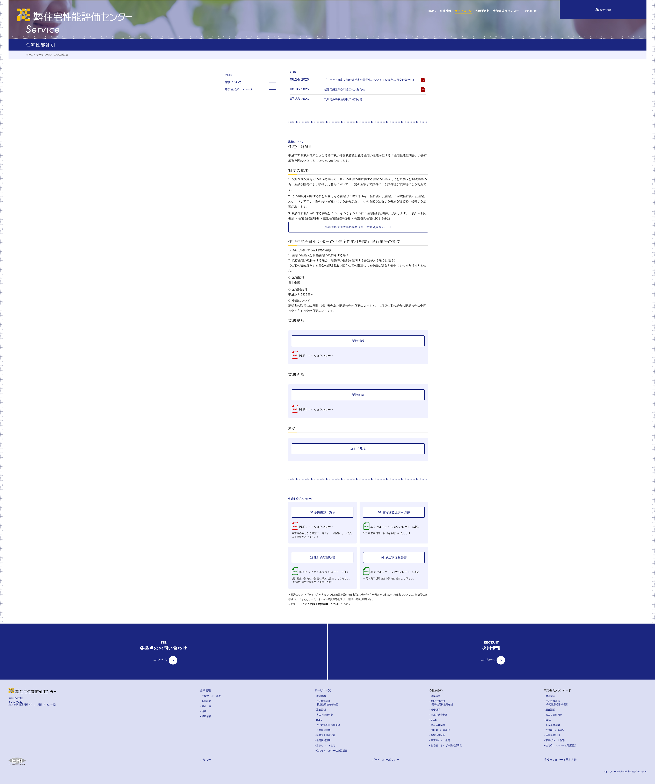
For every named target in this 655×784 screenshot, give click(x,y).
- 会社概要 (205, 701)
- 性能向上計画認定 (325, 735)
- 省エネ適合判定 (324, 714)
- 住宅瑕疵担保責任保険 (327, 724)
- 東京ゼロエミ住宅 (325, 745)
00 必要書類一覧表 (322, 512)
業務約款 (358, 395)
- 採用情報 (205, 716)
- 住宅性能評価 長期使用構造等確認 (326, 703)
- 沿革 (203, 711)
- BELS (318, 719)
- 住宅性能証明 (323, 740)
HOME (432, 11)
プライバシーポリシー (385, 759)
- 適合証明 (320, 709)
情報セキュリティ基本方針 (560, 759)
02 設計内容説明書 (322, 557)
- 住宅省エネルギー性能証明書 (331, 750)
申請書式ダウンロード (507, 11)
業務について (233, 82)
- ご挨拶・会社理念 (210, 695)
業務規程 (358, 341)
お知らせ (531, 11)
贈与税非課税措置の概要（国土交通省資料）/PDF (358, 227)
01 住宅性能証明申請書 (394, 512)
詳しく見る (358, 448)
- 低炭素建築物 (323, 730)
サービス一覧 (463, 11)
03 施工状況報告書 (394, 557)
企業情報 (445, 11)
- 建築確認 (320, 695)
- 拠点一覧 (205, 706)
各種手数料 (482, 11)
